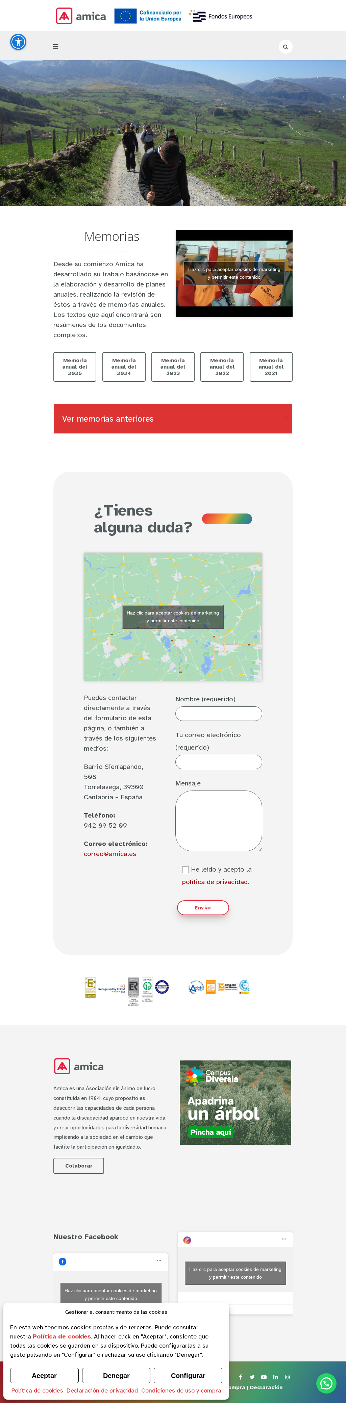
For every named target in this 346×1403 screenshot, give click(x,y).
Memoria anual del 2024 (124, 367)
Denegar (116, 1375)
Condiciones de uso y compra (181, 1390)
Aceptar (44, 1375)
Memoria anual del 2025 (75, 367)
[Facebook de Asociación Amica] (240, 1377)
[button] (326, 1383)
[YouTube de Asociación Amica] (264, 1377)
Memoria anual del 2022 (222, 367)
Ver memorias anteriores (108, 419)
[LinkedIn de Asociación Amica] (276, 1377)
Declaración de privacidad (102, 1390)
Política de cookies (37, 1390)
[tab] (173, 419)
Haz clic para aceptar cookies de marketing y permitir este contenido (234, 273)
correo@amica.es (110, 854)
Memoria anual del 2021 (271, 367)
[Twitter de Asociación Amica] (252, 1377)
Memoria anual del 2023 (173, 367)
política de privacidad (215, 882)
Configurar (188, 1375)
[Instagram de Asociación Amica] (287, 1377)
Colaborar (79, 1165)
